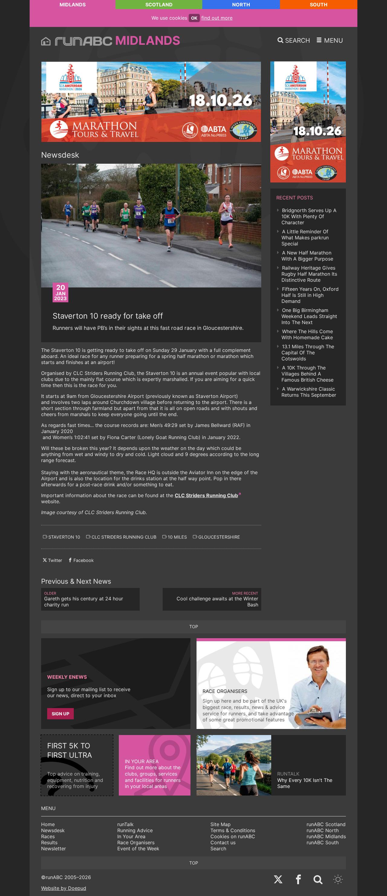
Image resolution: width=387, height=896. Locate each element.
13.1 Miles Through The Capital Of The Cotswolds (307, 352)
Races (48, 836)
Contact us (223, 842)
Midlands (73, 5)
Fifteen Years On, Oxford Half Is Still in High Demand (310, 295)
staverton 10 (63, 537)
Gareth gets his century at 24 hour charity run (83, 599)
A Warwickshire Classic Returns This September (308, 392)
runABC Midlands (326, 836)
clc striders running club (123, 537)
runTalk (125, 824)
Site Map (220, 824)
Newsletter (53, 848)
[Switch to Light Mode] (338, 880)
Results (49, 842)
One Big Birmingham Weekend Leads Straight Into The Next (309, 316)
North (241, 5)
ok (194, 18)
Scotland (159, 5)
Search (218, 848)
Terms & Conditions (232, 830)
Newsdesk (53, 830)
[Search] (318, 880)
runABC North (323, 830)
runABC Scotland (326, 824)
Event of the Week (138, 848)
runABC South (323, 842)
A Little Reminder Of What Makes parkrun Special (305, 237)
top (193, 626)
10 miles (177, 537)
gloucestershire (218, 537)
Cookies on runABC (232, 836)
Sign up (60, 713)
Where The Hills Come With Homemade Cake (307, 334)
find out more (217, 18)
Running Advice (135, 830)
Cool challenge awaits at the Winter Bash (217, 599)
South (318, 5)
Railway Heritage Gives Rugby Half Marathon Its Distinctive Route (309, 274)
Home (48, 824)
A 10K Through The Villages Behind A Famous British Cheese (307, 374)
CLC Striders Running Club (206, 495)
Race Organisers (135, 842)
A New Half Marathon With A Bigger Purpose (307, 256)
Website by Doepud (63, 888)
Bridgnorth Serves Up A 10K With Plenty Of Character (309, 216)
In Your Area (131, 836)
